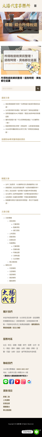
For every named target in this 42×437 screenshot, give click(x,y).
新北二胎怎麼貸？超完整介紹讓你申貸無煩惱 (21, 191)
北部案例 (12, 271)
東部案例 (12, 278)
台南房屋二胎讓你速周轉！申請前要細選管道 (21, 197)
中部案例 (12, 268)
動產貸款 (16, 227)
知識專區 (12, 243)
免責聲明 (28, 430)
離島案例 (12, 281)
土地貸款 (12, 234)
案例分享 (8, 265)
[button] (32, 6)
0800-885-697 (23, 369)
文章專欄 (8, 218)
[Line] (36, 432)
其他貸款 (12, 221)
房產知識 (16, 249)
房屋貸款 (12, 237)
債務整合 (6, 407)
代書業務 (16, 246)
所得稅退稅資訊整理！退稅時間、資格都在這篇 (21, 79)
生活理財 (16, 259)
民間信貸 (12, 240)
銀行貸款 (16, 230)
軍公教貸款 (13, 262)
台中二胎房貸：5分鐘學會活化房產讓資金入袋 (21, 184)
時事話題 (16, 252)
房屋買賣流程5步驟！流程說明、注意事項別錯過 (22, 126)
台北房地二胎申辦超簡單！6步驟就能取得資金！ (22, 194)
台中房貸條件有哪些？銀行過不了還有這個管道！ (22, 110)
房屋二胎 (6, 397)
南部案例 (12, 274)
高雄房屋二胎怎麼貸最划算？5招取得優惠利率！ (22, 188)
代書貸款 (16, 224)
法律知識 (16, 256)
